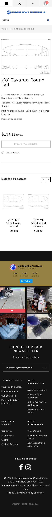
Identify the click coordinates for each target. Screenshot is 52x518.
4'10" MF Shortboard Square (38, 223)
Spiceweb (39, 493)
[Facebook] (21, 467)
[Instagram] (28, 467)
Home (5, 29)
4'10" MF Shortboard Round (13, 223)
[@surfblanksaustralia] (13, 267)
